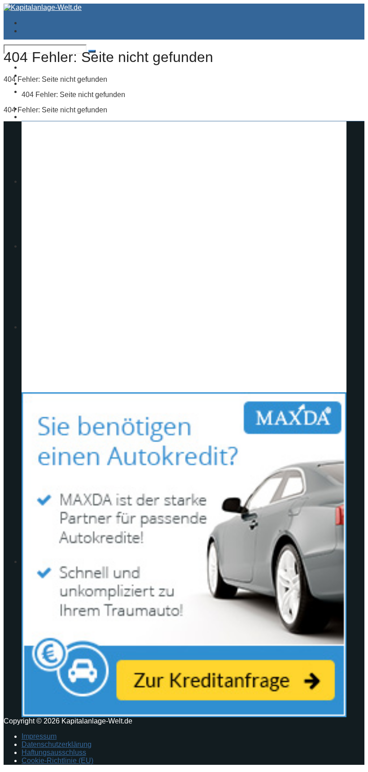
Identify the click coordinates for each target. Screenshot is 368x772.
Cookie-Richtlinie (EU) (57, 760)
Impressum (39, 736)
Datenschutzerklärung (57, 744)
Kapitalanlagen (46, 116)
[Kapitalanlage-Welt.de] (43, 7)
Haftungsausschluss (54, 752)
